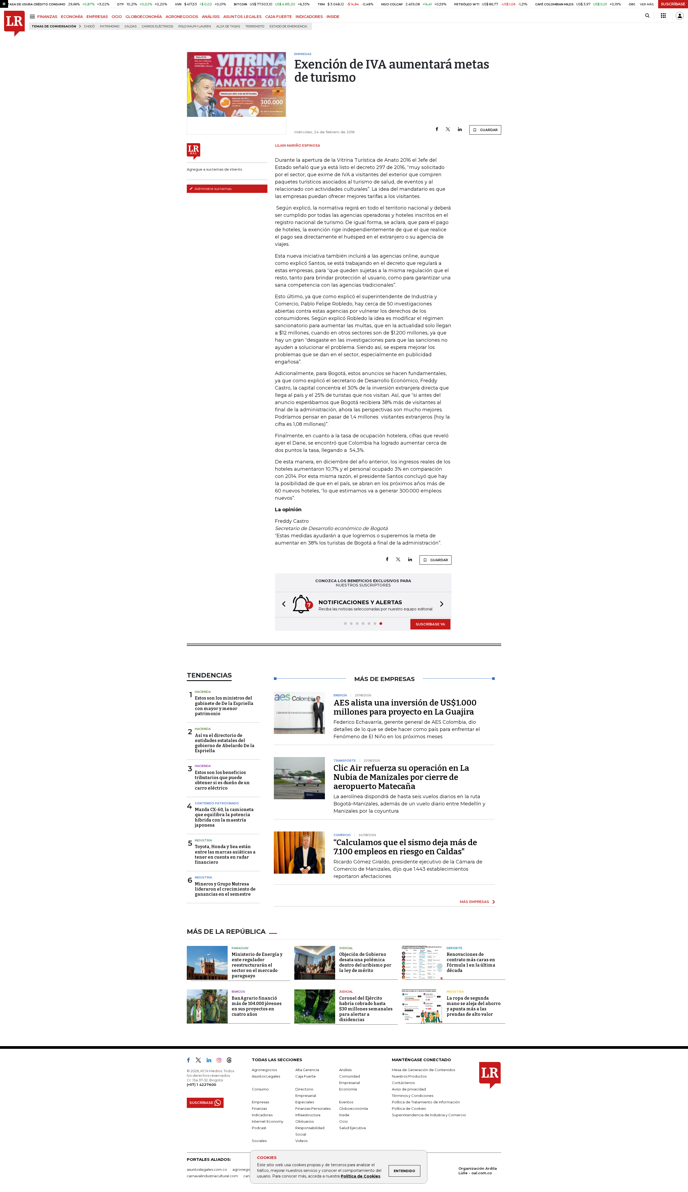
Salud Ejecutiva (352, 1128)
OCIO (117, 16)
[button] (282, 604)
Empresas (260, 1102)
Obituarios (304, 1121)
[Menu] (33, 16)
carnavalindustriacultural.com (212, 1176)
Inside (344, 1115)
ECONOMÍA (72, 16)
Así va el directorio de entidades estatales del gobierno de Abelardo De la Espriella (225, 743)
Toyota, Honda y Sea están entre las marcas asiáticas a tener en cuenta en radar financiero (225, 854)
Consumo (260, 1089)
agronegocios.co (247, 1169)
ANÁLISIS (211, 16)
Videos (301, 1141)
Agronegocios (264, 1070)
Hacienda (203, 692)
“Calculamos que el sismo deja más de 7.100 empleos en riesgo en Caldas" (405, 847)
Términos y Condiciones (412, 1095)
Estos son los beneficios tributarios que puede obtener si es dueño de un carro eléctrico (222, 780)
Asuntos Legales (266, 1076)
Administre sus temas (212, 188)
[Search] (647, 16)
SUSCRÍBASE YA (430, 624)
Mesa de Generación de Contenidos (423, 1070)
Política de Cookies (360, 1176)
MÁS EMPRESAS (474, 901)
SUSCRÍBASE (673, 4)
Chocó (89, 26)
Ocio (343, 1121)
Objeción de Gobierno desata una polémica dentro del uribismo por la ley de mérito (365, 962)
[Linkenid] (211, 1061)
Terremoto (254, 26)
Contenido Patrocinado (217, 803)
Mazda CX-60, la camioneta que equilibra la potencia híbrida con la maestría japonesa (224, 817)
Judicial (346, 948)
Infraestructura (307, 1115)
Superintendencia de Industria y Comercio (429, 1115)
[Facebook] (437, 129)
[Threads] (231, 1061)
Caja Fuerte (305, 1076)
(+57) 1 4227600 (201, 1084)
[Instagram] (221, 1061)
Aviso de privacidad (409, 1089)
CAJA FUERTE (278, 16)
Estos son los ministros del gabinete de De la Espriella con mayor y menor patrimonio (224, 706)
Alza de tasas (228, 26)
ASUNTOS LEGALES (242, 16)
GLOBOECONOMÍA (144, 16)
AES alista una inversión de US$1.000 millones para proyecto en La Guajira (405, 707)
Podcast (259, 1128)
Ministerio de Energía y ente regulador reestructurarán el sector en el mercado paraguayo (257, 965)
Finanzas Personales (313, 1108)
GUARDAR (488, 130)
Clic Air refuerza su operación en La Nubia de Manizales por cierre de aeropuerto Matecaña (401, 777)
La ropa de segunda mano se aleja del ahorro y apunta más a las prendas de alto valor (474, 1006)
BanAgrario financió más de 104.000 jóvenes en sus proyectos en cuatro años (257, 1006)
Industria (203, 840)
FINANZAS (47, 16)
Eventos (346, 1102)
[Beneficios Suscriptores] (663, 16)
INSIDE (333, 16)
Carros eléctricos (157, 26)
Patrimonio (109, 26)
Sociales (259, 1141)
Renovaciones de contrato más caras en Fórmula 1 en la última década (471, 962)
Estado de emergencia (288, 26)
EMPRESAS (97, 16)
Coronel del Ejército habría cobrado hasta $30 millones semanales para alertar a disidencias (366, 1009)
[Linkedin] (460, 129)
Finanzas (259, 1108)
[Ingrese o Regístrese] (680, 16)
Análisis (345, 1070)
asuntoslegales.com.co (207, 1169)
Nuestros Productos (409, 1076)
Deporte (454, 948)
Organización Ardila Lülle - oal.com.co (477, 1170)
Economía (348, 1089)
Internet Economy (267, 1121)
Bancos (238, 991)
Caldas (131, 26)
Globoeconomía (353, 1108)
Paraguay (240, 948)
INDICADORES (309, 16)
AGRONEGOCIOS (182, 16)
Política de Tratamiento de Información (426, 1102)
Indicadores (262, 1115)
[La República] (14, 24)
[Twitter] (448, 129)
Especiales (304, 1102)
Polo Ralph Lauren (194, 26)
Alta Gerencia (307, 1070)
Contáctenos (403, 1083)
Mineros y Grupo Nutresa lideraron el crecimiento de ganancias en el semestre (225, 889)
